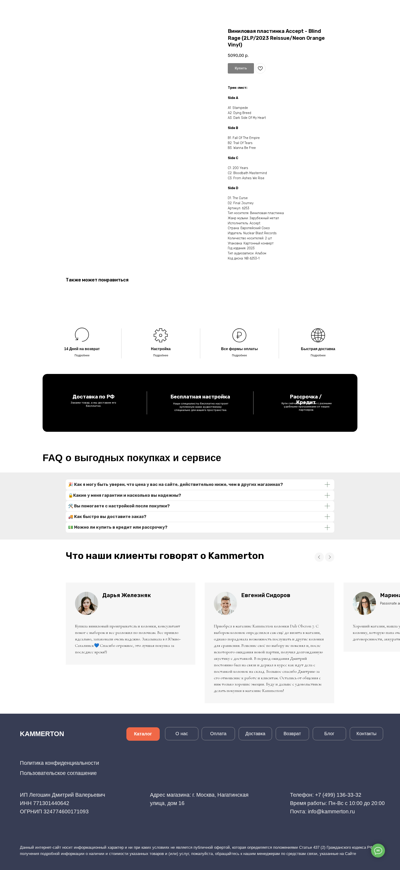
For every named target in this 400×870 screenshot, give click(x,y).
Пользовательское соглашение (58, 773)
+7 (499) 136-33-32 (338, 795)
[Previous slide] (319, 557)
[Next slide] (329, 557)
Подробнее (82, 355)
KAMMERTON (42, 733)
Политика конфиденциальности (59, 763)
